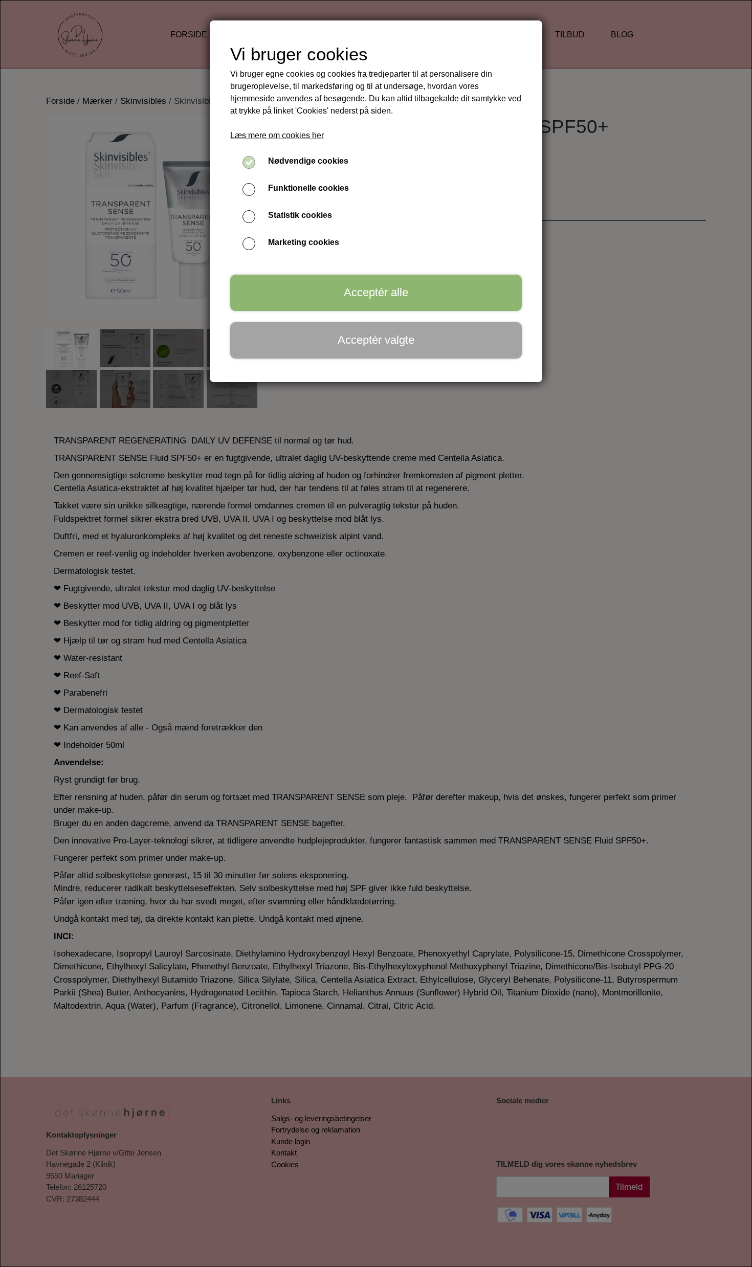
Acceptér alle (376, 292)
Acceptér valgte (376, 340)
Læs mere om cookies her (277, 135)
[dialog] (376, 633)
